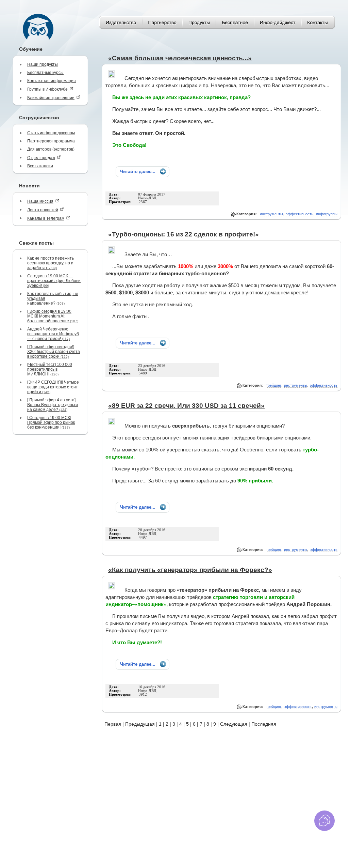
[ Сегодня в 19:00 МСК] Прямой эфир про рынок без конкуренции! (51, 422)
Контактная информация (51, 80)
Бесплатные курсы (45, 72)
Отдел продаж (41, 157)
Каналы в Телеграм (45, 218)
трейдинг (273, 385)
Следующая (233, 724)
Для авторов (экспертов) (50, 149)
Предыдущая (140, 724)
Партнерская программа (51, 141)
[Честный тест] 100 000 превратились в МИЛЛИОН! (49, 369)
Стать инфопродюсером (51, 132)
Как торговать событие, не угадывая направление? (52, 298)
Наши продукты (42, 64)
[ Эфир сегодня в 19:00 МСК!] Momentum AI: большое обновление (52, 316)
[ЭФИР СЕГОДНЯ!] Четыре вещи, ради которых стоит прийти (53, 387)
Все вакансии (40, 166)
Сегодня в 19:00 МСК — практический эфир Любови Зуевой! (54, 281)
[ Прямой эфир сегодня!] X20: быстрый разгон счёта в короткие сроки (53, 351)
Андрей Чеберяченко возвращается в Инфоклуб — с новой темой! (53, 334)
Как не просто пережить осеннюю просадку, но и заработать (50, 263)
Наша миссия (40, 201)
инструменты (271, 214)
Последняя (263, 724)
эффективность (299, 214)
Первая (112, 724)
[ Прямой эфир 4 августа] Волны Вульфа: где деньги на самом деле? (52, 405)
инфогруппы (326, 214)
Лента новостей (42, 209)
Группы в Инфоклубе (47, 89)
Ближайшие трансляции (50, 97)
